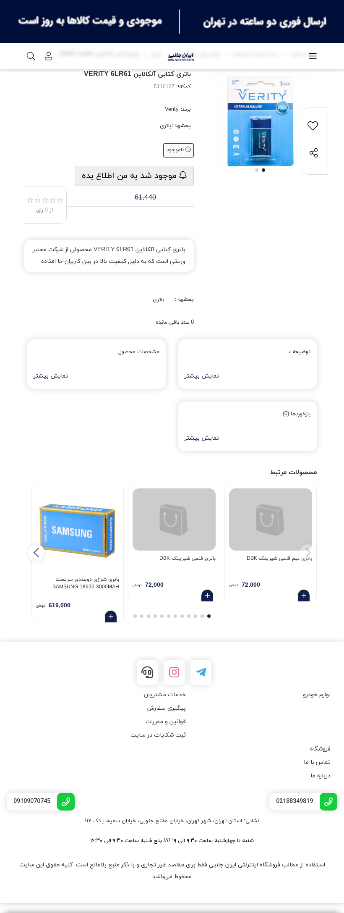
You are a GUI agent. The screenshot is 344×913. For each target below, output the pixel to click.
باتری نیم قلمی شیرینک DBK (279, 558)
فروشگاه (320, 749)
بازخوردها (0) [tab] (296, 414)
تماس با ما (317, 762)
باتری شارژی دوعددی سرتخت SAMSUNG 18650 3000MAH (85, 583)
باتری (165, 126)
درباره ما (320, 776)
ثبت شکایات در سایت (158, 735)
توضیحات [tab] (299, 352)
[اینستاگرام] (174, 672)
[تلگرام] (200, 672)
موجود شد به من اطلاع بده (130, 176)
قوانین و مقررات (166, 722)
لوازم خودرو (317, 695)
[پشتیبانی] (147, 672)
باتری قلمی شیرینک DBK (187, 558)
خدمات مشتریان (165, 695)
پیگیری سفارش (166, 708)
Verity (172, 109)
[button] (36, 552)
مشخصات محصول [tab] (138, 352)
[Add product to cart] (303, 595)
